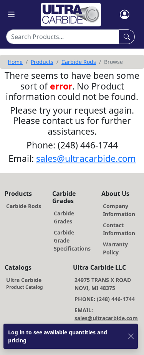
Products (42, 61)
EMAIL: (106, 314)
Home (15, 61)
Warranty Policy (115, 248)
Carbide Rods (78, 61)
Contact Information (119, 229)
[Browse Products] (127, 36)
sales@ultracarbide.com (86, 158)
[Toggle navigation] (11, 14)
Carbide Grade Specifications (72, 240)
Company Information (119, 210)
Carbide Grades (64, 217)
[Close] (131, 336)
